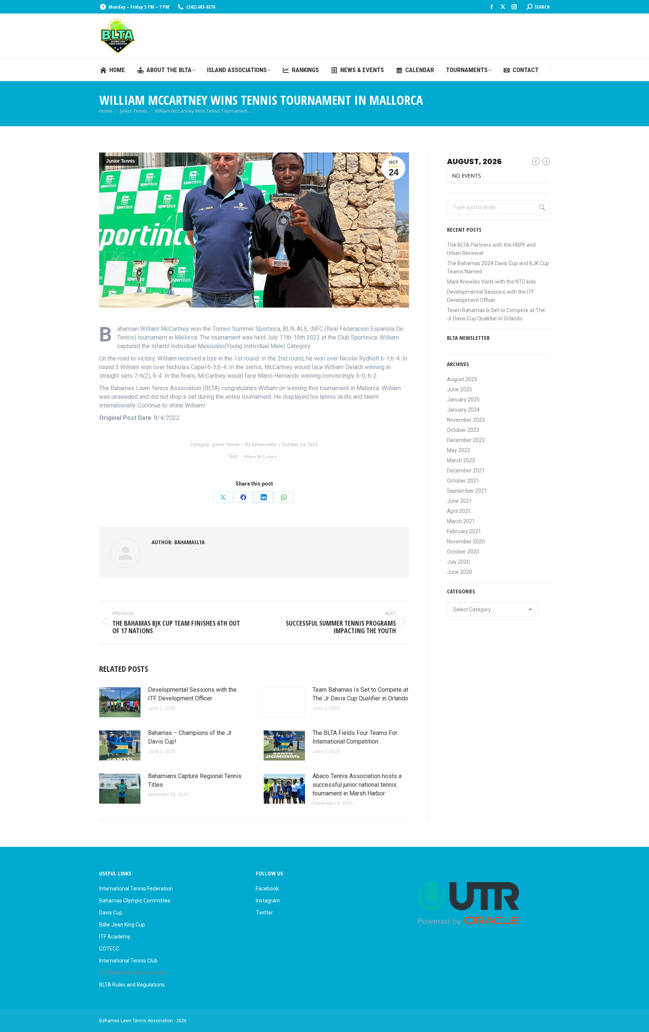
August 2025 (462, 379)
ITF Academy (114, 937)
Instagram (268, 901)
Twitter (264, 913)
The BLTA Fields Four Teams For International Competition (354, 737)
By (260, 444)
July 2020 (458, 562)
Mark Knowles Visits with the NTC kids (491, 282)
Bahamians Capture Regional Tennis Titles (194, 780)
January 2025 (463, 400)
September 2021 (467, 491)
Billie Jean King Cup (122, 925)
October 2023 (463, 430)
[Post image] (119, 702)
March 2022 (461, 460)
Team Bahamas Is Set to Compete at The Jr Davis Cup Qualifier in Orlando (360, 694)
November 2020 (466, 542)
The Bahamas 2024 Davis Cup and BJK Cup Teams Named (498, 267)
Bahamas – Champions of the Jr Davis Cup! (190, 737)
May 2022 (458, 450)
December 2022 (466, 440)
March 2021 (461, 521)
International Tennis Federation (136, 889)
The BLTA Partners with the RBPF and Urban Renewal (491, 249)
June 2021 (459, 501)
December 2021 (466, 471)
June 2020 (459, 572)
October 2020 (463, 552)
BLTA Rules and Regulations (132, 985)
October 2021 (463, 481)
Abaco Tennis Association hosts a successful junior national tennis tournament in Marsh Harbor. (356, 784)
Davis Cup (110, 913)
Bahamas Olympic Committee (135, 901)
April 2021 (459, 511)
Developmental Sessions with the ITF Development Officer (192, 694)
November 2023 (466, 420)
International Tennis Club (128, 961)
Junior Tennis (120, 161)
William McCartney (260, 456)
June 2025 (459, 389)
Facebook (267, 889)
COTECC (109, 949)
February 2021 (464, 531)
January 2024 (463, 410)
